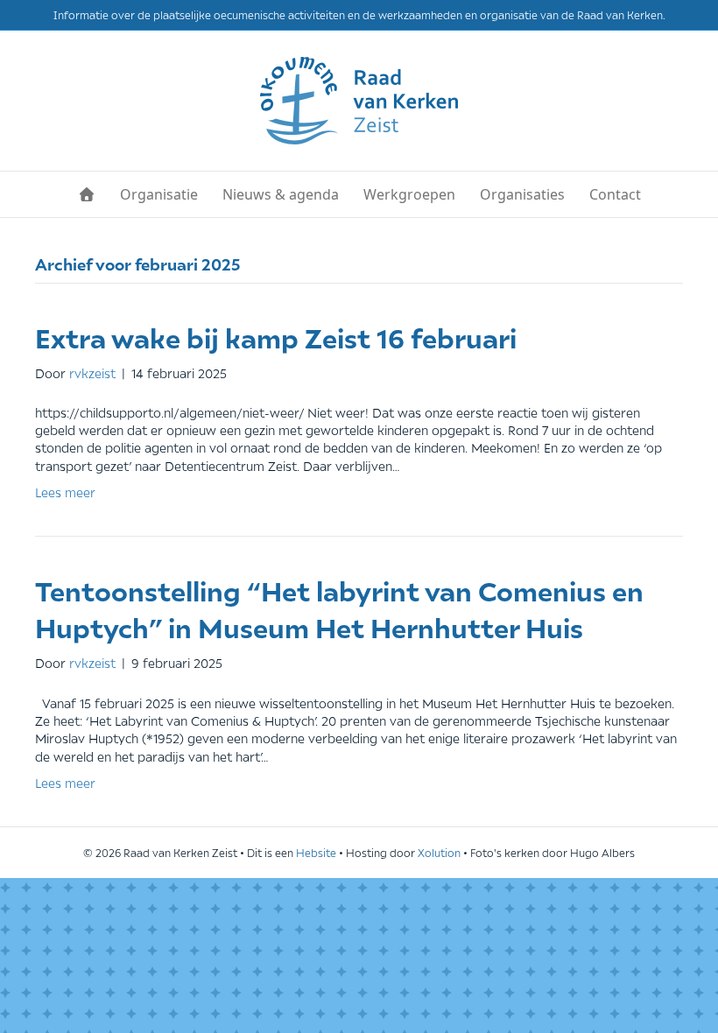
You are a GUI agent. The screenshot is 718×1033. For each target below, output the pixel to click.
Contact (615, 194)
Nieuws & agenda (280, 194)
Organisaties (522, 194)
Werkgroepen (409, 194)
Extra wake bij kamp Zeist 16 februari (276, 337)
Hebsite (316, 852)
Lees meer (65, 491)
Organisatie (159, 194)
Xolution (439, 852)
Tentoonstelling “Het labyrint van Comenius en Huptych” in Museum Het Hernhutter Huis (339, 608)
